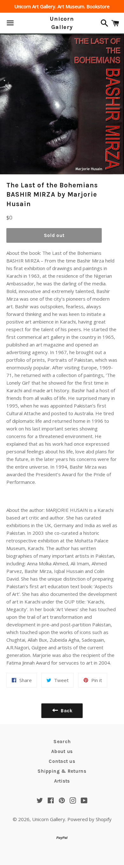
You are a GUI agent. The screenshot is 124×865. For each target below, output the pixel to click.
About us (62, 751)
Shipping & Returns (62, 771)
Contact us (62, 761)
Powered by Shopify (89, 819)
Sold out (54, 235)
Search (62, 741)
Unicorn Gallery (62, 22)
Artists (62, 781)
